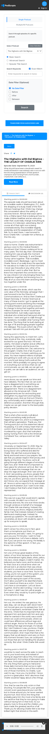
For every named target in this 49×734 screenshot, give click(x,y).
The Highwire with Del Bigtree (22, 135)
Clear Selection (35, 46)
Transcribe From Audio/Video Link (24, 123)
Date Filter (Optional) (19, 82)
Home (7, 135)
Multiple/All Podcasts (24, 25)
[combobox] (24, 51)
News (9, 146)
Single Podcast (25, 20)
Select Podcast (13, 46)
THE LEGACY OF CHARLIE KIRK (15, 137)
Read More (13, 182)
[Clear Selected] (38, 51)
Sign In (44, 8)
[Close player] (43, 723)
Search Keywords (14, 69)
